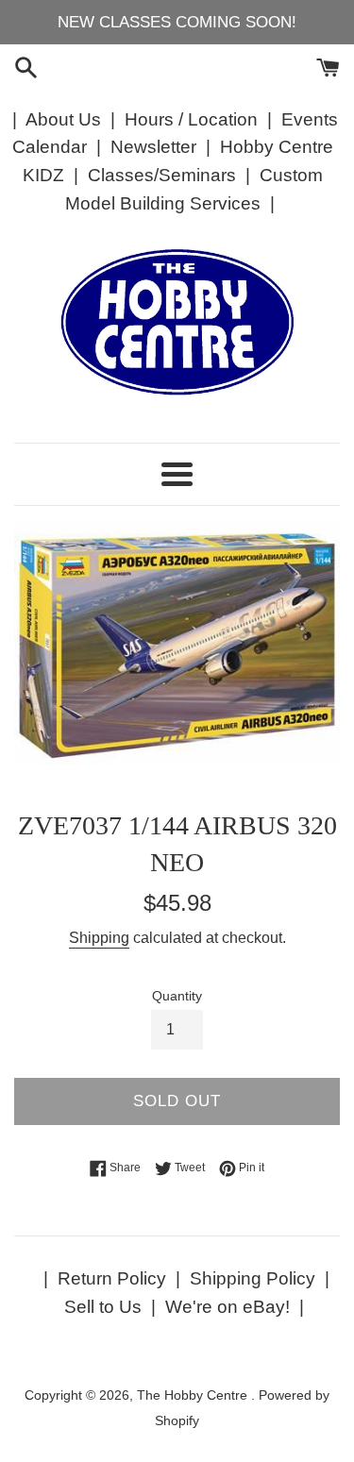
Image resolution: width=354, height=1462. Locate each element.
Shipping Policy (252, 1278)
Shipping (99, 938)
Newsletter (153, 147)
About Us (63, 119)
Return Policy (112, 1278)
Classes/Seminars (162, 175)
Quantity (177, 996)
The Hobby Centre (194, 1395)
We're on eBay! (227, 1307)
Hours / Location (191, 119)
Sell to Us (103, 1307)
